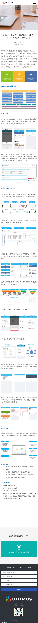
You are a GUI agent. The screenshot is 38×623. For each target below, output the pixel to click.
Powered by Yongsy (30, 621)
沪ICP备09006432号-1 (6, 621)
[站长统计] (3, 622)
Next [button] (37, 549)
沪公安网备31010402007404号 (19, 621)
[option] (19, 549)
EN (31, 2)
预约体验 (19, 589)
